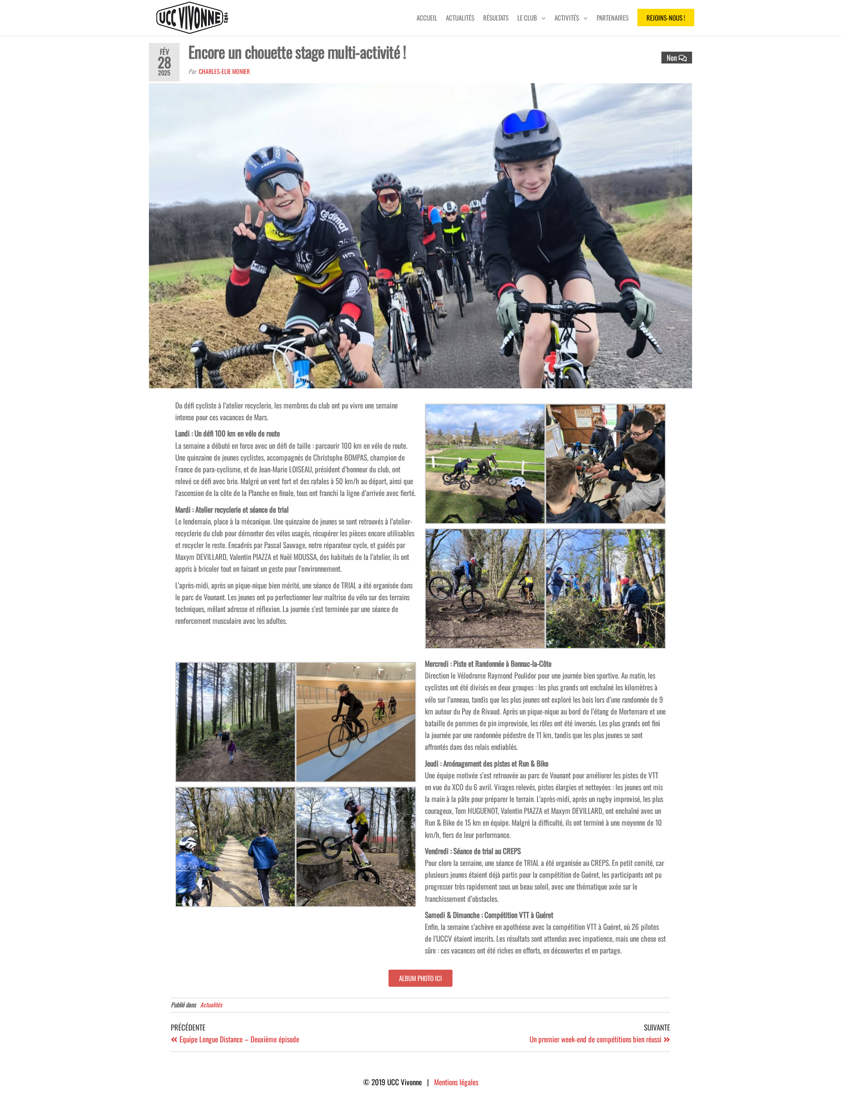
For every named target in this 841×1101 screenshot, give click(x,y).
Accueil (427, 17)
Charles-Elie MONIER (224, 71)
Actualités (460, 17)
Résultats (496, 17)
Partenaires (613, 17)
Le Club (527, 17)
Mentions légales (456, 1081)
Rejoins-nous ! (666, 17)
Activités (567, 17)
